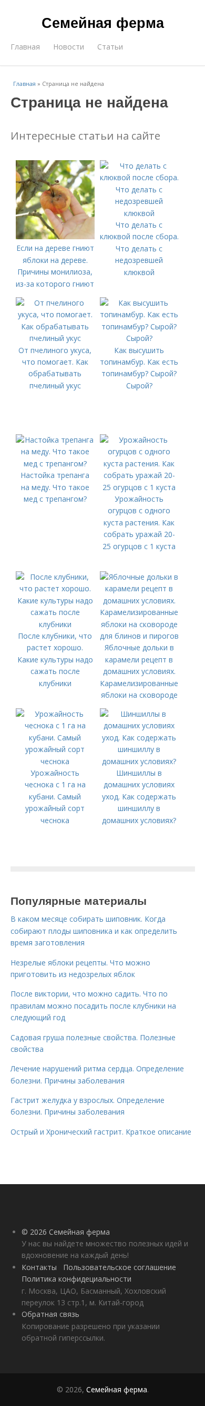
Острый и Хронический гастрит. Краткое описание (101, 1132)
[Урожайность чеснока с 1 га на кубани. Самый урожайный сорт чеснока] (55, 761)
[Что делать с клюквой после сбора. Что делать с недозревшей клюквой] (139, 213)
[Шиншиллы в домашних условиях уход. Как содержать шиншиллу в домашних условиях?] (139, 761)
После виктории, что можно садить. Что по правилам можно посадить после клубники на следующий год (93, 1005)
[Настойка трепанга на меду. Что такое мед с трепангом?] (55, 463)
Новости (68, 47)
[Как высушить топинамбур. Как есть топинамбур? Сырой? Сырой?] (139, 338)
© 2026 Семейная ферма (66, 1232)
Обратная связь (50, 1314)
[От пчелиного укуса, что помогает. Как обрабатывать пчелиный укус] (55, 338)
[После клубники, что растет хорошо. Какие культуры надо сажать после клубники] (55, 624)
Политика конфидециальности (76, 1279)
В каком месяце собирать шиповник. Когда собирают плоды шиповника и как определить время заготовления (94, 931)
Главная (25, 47)
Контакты (39, 1267)
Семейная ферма (103, 22)
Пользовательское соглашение (119, 1267)
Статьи (110, 47)
